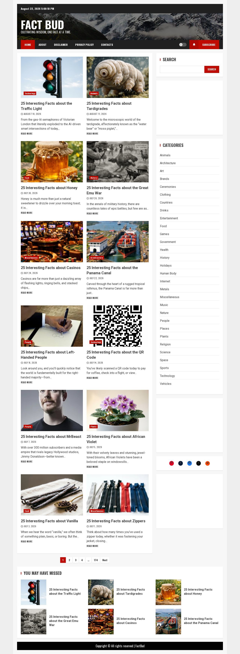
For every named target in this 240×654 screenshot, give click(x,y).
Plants (94, 426)
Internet (165, 281)
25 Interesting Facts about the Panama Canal (118, 241)
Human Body (168, 273)
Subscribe (208, 45)
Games (164, 234)
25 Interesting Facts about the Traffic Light (52, 77)
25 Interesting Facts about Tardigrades (118, 77)
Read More (26, 133)
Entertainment (169, 218)
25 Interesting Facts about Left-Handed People (52, 326)
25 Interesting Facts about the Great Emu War (118, 161)
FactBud (140, 646)
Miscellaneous (31, 257)
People (28, 342)
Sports (164, 368)
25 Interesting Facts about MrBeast (52, 410)
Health (164, 250)
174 (96, 560)
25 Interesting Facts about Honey (52, 161)
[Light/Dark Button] (183, 45)
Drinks (164, 210)
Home (28, 45)
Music (164, 305)
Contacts (107, 45)
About (42, 45)
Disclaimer (61, 45)
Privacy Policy (84, 45)
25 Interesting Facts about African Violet (118, 410)
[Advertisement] (189, 107)
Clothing (165, 194)
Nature (164, 313)
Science (165, 352)
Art (162, 171)
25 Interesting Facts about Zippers (118, 495)
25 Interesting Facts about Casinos (52, 241)
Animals (94, 93)
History (94, 177)
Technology (30, 93)
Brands (164, 179)
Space (164, 360)
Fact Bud (42, 24)
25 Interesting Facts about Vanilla (52, 495)
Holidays (166, 265)
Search (169, 59)
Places (164, 328)
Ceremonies (168, 187)
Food (27, 177)
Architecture (97, 257)
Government (168, 242)
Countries (166, 202)
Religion (165, 344)
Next (104, 560)
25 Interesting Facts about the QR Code (118, 326)
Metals (164, 289)
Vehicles (165, 384)
